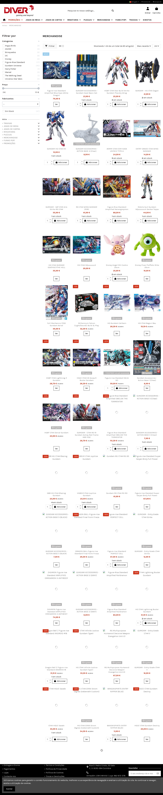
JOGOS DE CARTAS (12, 129)
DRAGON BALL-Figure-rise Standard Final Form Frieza (87, 552)
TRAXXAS (8, 123)
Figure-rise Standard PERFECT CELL (116, 552)
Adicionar (91, 104)
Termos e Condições (55, 765)
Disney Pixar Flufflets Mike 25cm (147, 266)
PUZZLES (8, 134)
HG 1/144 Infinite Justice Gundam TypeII (86, 668)
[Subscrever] (158, 773)
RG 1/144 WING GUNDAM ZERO (86, 208)
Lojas (6, 772)
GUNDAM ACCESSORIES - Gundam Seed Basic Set (87, 92)
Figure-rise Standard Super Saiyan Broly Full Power (147, 494)
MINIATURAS (9, 132)
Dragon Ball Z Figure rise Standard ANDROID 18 (56, 668)
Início (4, 119)
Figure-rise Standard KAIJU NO (117, 379)
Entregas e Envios (12, 765)
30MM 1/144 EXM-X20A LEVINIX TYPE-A (117, 150)
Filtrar (51, 46)
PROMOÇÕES (9, 143)
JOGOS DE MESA (11, 126)
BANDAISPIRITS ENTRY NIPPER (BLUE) (117, 726)
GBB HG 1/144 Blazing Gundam (56, 494)
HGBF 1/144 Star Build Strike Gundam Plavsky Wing (116, 92)
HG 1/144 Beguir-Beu (147, 323)
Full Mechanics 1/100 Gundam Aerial (56, 324)
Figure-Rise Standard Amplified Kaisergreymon (116, 208)
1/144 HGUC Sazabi (56, 725)
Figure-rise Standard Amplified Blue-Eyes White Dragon (56, 93)
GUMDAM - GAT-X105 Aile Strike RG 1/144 (56, 208)
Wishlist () (147, 2)
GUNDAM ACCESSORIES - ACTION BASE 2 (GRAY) (87, 610)
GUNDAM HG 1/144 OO (56, 149)
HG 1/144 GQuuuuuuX (86, 265)
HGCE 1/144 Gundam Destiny (147, 725)
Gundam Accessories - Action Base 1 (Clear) (147, 379)
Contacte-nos (10, 776)
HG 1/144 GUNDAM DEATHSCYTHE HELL (56, 266)
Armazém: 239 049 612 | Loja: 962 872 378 (105, 775)
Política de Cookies (55, 772)
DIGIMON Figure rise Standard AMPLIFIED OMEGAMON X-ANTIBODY (56, 611)
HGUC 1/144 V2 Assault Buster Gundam (87, 379)
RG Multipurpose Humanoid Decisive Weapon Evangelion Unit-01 (116, 669)
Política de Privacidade (56, 769)
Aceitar (9, 789)
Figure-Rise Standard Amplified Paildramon (117, 610)
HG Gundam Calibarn (116, 323)
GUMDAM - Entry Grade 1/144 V (147, 668)
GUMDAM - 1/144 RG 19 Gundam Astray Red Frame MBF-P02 (86, 434)
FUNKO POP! (9, 140)
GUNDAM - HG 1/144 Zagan (147, 91)
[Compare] (68, 61)
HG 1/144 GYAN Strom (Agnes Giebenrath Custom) (86, 726)
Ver (56, 104)
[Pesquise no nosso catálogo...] (113, 10)
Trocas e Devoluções (55, 776)
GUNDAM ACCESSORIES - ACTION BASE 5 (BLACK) (56, 552)
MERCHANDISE (11, 137)
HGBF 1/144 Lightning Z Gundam (56, 379)
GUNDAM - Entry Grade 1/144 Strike (147, 552)
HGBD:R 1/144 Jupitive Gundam (86, 494)
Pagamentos (9, 769)
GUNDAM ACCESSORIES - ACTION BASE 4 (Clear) (87, 150)
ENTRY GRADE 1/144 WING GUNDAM (147, 150)
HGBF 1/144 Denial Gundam (56, 432)
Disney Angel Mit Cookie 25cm (117, 266)
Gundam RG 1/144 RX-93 (116, 493)
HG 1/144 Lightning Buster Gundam (147, 610)
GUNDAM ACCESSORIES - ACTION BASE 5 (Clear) (147, 433)
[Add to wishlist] (68, 57)
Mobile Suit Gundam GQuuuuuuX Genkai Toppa (147, 208)
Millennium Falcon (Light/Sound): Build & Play (86, 324)
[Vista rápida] (68, 66)
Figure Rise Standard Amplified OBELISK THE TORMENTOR (116, 434)
